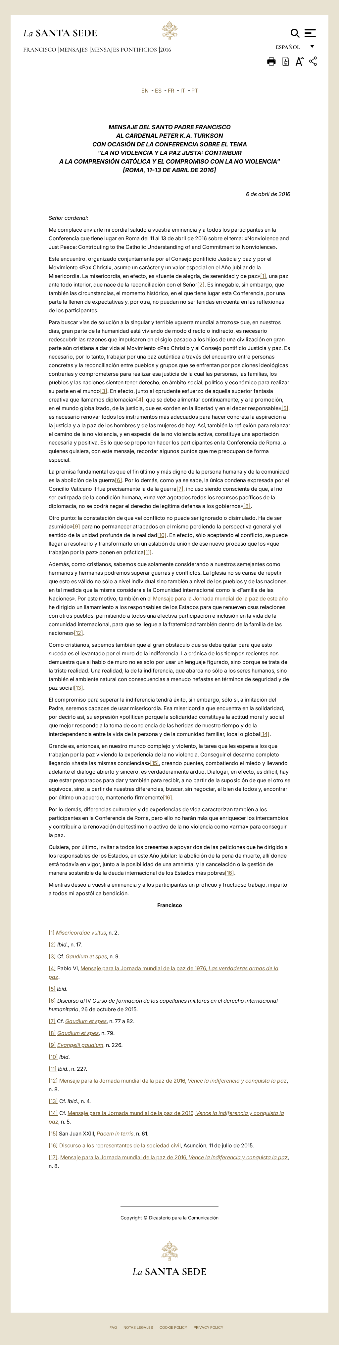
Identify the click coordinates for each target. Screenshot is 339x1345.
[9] (76, 526)
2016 (165, 49)
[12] (78, 633)
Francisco (40, 49)
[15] (154, 763)
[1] (263, 276)
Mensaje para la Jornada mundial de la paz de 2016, (173, 1080)
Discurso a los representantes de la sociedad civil (120, 1145)
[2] (201, 284)
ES (158, 90)
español (290, 49)
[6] (118, 480)
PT (194, 90)
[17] (53, 1157)
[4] (139, 399)
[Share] (313, 62)
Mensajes (74, 49)
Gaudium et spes (86, 956)
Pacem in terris (115, 1133)
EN (145, 90)
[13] (78, 687)
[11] (148, 552)
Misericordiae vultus (81, 932)
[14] (264, 734)
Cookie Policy (173, 1327)
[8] (247, 506)
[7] (179, 488)
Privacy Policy (208, 1327)
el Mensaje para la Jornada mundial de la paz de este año (217, 598)
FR (171, 90)
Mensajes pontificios (124, 49)
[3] (103, 391)
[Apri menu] (309, 33)
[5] (284, 408)
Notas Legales (138, 1327)
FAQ (113, 1327)
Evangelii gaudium (80, 1045)
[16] (167, 797)
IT (182, 90)
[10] (162, 535)
